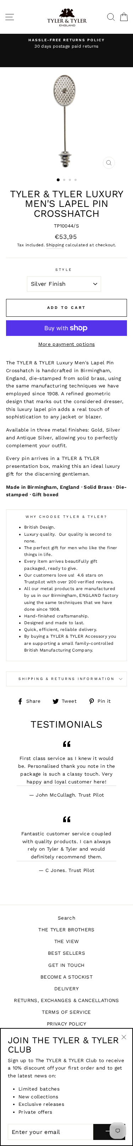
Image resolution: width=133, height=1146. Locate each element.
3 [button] (70, 180)
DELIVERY (66, 988)
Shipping (55, 244)
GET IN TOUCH (66, 965)
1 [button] (58, 180)
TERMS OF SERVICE (66, 1012)
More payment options (66, 344)
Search (66, 918)
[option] (66, 43)
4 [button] (76, 180)
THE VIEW (66, 941)
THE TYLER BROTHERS (66, 929)
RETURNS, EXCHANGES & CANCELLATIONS (66, 1000)
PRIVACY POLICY (66, 1024)
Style (63, 270)
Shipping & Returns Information (66, 679)
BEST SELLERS (66, 953)
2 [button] (65, 180)
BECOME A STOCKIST (66, 977)
